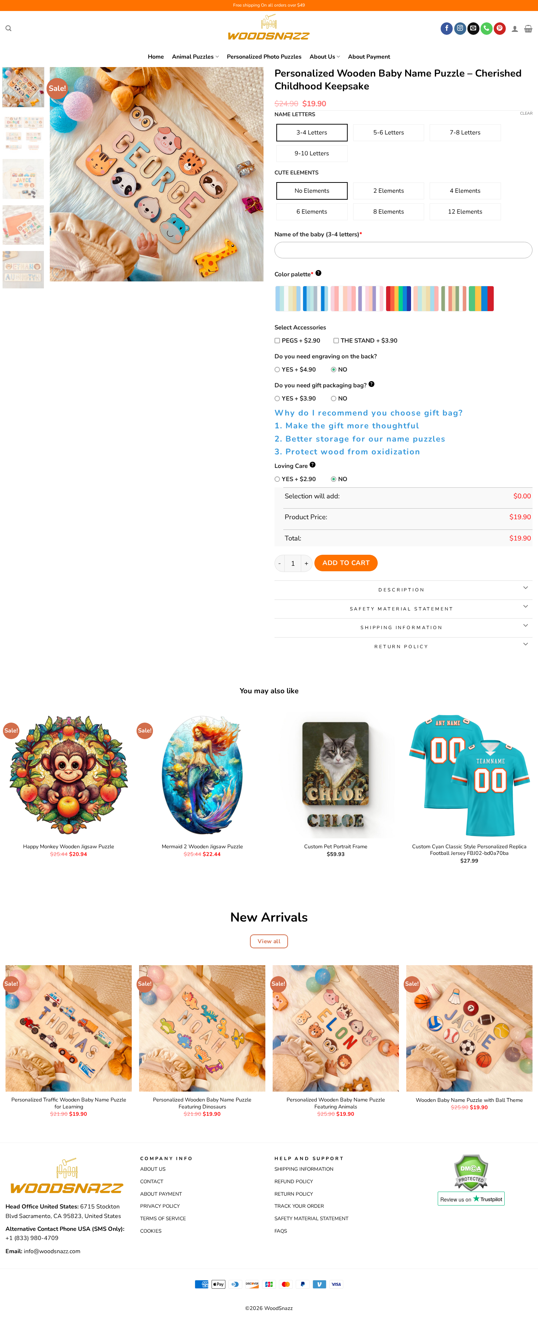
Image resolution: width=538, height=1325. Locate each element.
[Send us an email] (473, 28)
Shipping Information (303, 1169)
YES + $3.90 (299, 398)
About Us (322, 57)
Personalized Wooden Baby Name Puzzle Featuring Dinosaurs (202, 1103)
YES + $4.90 (299, 369)
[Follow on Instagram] (460, 28)
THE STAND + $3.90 (369, 340)
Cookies (150, 1231)
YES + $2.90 (299, 479)
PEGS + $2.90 (301, 340)
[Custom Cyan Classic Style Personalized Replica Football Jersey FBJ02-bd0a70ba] (469, 775)
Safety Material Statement (311, 1218)
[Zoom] (59, 272)
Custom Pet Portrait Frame (335, 846)
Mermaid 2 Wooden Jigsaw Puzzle (202, 846)
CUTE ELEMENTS (296, 173)
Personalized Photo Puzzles (264, 57)
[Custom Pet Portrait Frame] (336, 775)
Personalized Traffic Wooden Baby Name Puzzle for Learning (68, 1103)
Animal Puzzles (193, 57)
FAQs (280, 1231)
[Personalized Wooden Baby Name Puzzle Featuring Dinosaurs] (202, 1028)
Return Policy (293, 1194)
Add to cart (346, 562)
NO (342, 369)
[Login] (515, 29)
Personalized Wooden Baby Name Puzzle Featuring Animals (336, 1103)
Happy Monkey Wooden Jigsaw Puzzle (68, 846)
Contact (151, 1181)
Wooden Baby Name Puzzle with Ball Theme (469, 1100)
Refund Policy (293, 1181)
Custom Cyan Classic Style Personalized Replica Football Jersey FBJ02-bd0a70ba (469, 850)
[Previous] (63, 174)
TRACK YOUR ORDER (299, 1206)
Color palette (297, 274)
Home (156, 57)
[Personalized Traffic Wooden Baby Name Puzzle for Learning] (68, 1028)
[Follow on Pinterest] (500, 28)
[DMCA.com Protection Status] (471, 1172)
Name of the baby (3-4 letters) (318, 234)
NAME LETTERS (294, 115)
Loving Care (294, 466)
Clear (526, 113)
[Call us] (487, 28)
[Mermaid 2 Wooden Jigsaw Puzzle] (202, 775)
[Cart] (528, 29)
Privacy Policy (160, 1206)
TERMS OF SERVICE (163, 1218)
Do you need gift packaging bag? (323, 385)
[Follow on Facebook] (447, 28)
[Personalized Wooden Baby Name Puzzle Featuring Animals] (336, 1028)
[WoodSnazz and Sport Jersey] (269, 28)
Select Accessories (300, 327)
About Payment (369, 57)
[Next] (250, 174)
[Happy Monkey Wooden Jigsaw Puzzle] (68, 775)
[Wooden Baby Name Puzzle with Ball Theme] (469, 1028)
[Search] (8, 28)
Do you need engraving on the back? (325, 356)
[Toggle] (525, 588)
